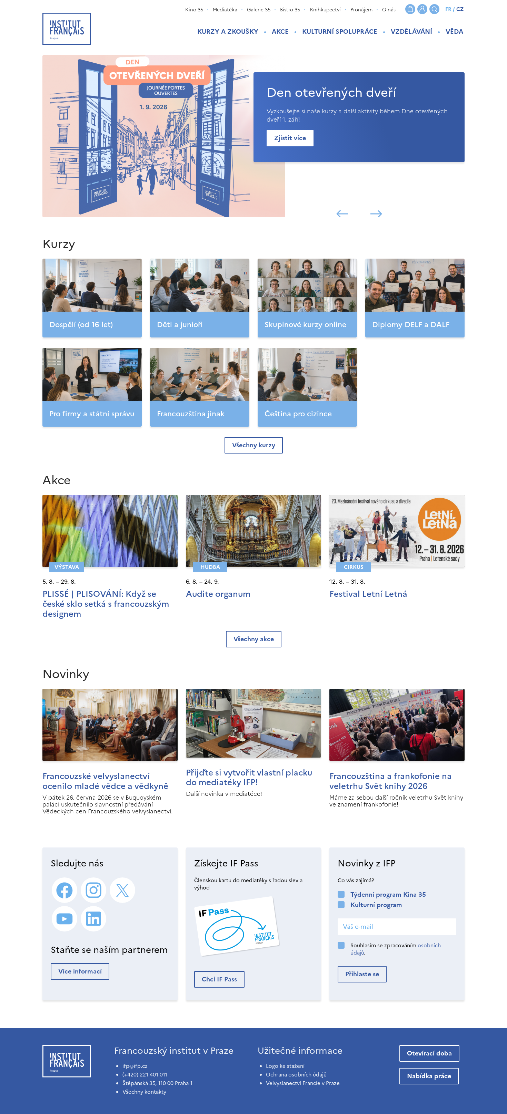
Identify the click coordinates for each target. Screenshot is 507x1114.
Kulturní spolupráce (339, 31)
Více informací (80, 971)
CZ (460, 9)
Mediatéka (225, 9)
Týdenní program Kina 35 (388, 894)
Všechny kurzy (253, 445)
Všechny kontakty (144, 1092)
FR (448, 9)
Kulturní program (376, 904)
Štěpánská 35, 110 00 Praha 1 (157, 1083)
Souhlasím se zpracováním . (395, 949)
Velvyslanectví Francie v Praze (303, 1083)
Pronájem (361, 9)
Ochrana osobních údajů (296, 1075)
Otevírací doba (429, 1053)
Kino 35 (194, 9)
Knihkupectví (325, 9)
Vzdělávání (411, 31)
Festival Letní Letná (368, 594)
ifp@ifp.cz (135, 1066)
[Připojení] (422, 9)
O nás (389, 9)
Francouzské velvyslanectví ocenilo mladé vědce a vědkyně (105, 781)
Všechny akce (253, 639)
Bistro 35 (290, 9)
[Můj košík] (410, 9)
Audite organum (218, 594)
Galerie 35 (258, 9)
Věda (454, 31)
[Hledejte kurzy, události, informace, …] (434, 9)
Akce (280, 31)
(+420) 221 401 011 (145, 1075)
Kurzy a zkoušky (227, 31)
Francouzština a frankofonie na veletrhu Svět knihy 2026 (390, 781)
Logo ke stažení (285, 1066)
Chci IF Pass (219, 979)
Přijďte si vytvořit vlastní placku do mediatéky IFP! (249, 778)
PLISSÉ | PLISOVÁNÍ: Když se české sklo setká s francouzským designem (105, 604)
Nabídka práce (429, 1076)
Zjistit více (290, 138)
